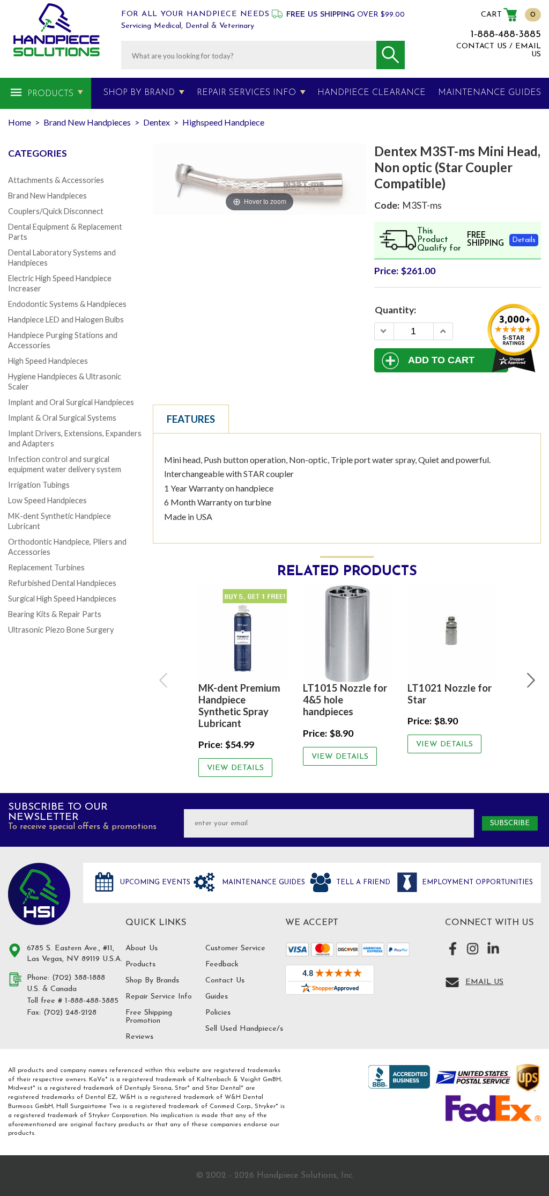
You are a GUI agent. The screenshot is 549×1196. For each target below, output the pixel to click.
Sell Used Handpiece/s (244, 1029)
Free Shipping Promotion (148, 1017)
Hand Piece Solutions (39, 894)
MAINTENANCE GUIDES (489, 93)
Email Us (484, 982)
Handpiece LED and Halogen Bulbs (66, 319)
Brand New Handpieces (47, 195)
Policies (218, 1013)
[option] (242, 680)
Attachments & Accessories (56, 180)
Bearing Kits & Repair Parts (54, 614)
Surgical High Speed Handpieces (62, 598)
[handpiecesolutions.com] (56, 29)
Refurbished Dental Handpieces (62, 583)
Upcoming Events (154, 882)
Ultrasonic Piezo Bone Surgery (61, 629)
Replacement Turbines (46, 567)
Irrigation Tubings (39, 484)
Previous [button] (164, 680)
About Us (141, 948)
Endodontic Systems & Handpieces (67, 304)
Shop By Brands (152, 981)
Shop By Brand (139, 93)
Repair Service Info (158, 997)
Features (191, 419)
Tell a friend (362, 882)
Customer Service (235, 948)
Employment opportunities (476, 882)
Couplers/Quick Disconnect (55, 211)
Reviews (139, 1037)
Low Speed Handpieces (47, 500)
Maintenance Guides (262, 882)
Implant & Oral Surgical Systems (62, 417)
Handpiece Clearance (371, 93)
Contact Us (224, 981)
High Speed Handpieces (48, 360)
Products (50, 94)
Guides (216, 997)
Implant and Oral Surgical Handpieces (71, 402)
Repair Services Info (246, 93)
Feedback (222, 964)
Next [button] (529, 680)
